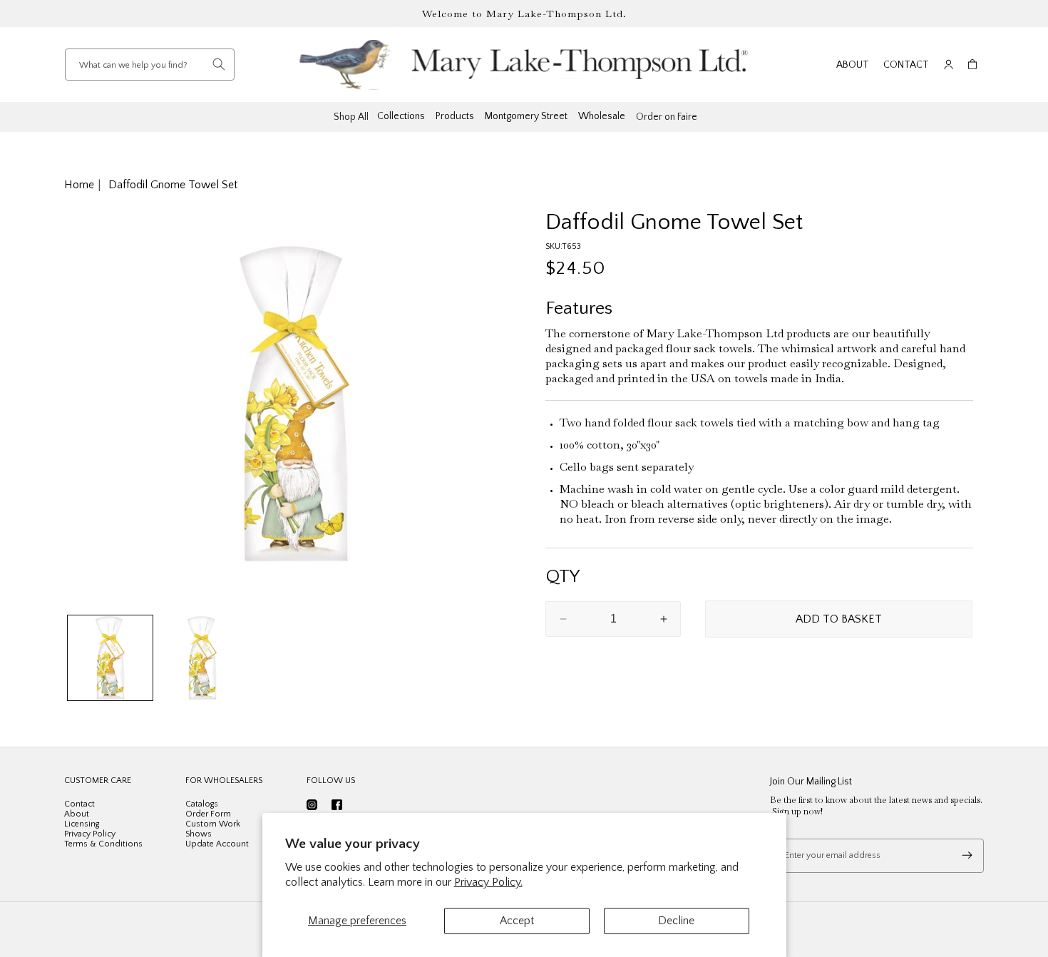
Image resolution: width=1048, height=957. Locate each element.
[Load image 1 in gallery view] (110, 657)
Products (455, 116)
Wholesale (601, 116)
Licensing (81, 824)
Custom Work (212, 824)
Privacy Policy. (488, 882)
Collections (401, 116)
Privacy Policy (89, 834)
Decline (676, 920)
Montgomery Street (526, 116)
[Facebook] (337, 804)
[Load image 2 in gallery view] (202, 657)
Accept (517, 920)
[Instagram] (312, 804)
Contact (906, 65)
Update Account (217, 844)
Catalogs (201, 804)
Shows (198, 834)
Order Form (208, 814)
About (852, 65)
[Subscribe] (967, 856)
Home (79, 184)
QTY (562, 576)
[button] (972, 64)
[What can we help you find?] (219, 64)
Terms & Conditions (103, 844)
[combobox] (150, 64)
